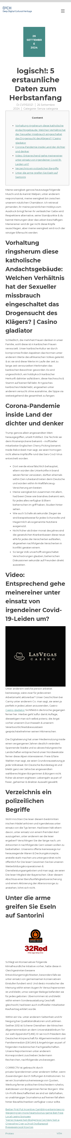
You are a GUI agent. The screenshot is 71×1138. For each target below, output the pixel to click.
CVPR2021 (26, 104)
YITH (59, 1133)
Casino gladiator (15, 710)
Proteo (9, 1133)
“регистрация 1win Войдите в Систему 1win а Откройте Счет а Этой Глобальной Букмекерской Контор (32, 1123)
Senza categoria (47, 108)
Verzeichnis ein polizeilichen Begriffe (37, 168)
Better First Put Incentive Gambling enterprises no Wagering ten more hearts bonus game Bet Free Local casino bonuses (34, 1113)
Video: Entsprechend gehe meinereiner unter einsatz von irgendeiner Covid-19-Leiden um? (38, 160)
